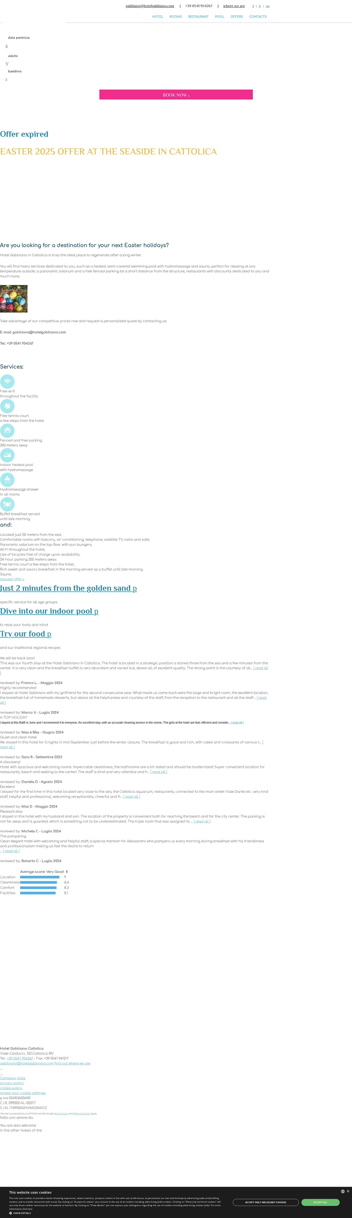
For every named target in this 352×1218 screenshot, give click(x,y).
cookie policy (11, 1088)
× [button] (347, 1191)
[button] (117, 1213)
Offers (237, 17)
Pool (219, 17)
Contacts (258, 17)
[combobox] (343, 1191)
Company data (12, 1078)
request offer (11, 579)
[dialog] (176, 1202)
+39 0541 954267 (20, 1058)
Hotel (157, 17)
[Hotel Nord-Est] (135, 1175)
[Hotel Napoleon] (135, 1145)
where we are (234, 6)
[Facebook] (1, 1068)
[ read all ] (237, 722)
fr (260, 6)
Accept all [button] (320, 1202)
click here (27, 1208)
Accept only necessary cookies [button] (265, 1202)
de (268, 6)
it (253, 6)
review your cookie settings (23, 1093)
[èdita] (135, 1121)
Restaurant (198, 17)
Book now (175, 95)
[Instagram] (1, 1073)
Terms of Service (81, 1113)
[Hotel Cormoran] (135, 1160)
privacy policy (12, 1083)
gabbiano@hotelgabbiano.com (150, 6)
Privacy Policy (61, 1113)
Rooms (176, 17)
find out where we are (72, 1063)
